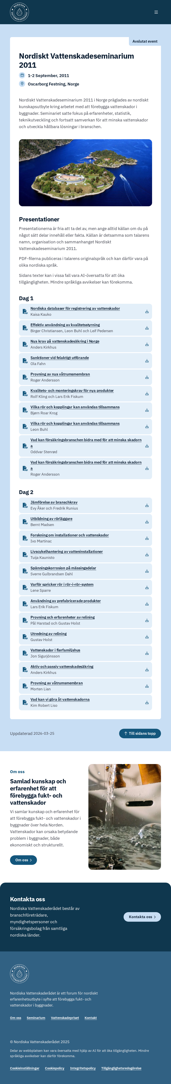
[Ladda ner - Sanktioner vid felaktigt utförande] (85, 361)
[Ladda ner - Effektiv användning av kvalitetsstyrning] (85, 328)
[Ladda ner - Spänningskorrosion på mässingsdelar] (85, 571)
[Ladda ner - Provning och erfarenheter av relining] (85, 620)
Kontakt (91, 1017)
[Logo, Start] (19, 12)
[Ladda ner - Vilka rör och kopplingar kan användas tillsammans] (85, 410)
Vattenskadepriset (65, 1017)
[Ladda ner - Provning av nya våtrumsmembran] (85, 377)
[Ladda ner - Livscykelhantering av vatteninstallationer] (85, 554)
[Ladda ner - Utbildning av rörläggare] (85, 522)
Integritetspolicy (83, 1068)
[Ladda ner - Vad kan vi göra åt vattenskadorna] (85, 702)
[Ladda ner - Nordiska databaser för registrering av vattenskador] (85, 311)
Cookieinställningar (24, 1068)
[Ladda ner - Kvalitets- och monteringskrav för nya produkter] (85, 393)
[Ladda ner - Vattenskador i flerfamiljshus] (85, 653)
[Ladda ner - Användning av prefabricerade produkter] (85, 604)
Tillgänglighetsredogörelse (121, 1068)
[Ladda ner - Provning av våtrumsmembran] (85, 686)
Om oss (15, 1017)
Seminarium (36, 1017)
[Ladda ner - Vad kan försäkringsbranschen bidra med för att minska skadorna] (85, 446)
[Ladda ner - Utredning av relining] (85, 637)
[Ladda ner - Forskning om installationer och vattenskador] (85, 538)
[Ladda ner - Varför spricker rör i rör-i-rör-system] (85, 587)
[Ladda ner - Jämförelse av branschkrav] (85, 505)
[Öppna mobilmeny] (156, 12)
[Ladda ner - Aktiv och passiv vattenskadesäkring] (85, 669)
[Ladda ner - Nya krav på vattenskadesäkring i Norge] (85, 344)
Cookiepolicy (54, 1068)
